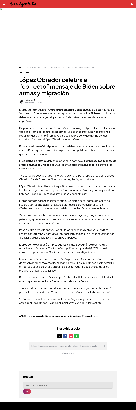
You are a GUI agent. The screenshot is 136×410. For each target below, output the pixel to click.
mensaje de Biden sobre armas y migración (56, 315)
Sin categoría (25, 72)
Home (21, 67)
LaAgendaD (29, 100)
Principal (90, 315)
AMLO (24, 315)
